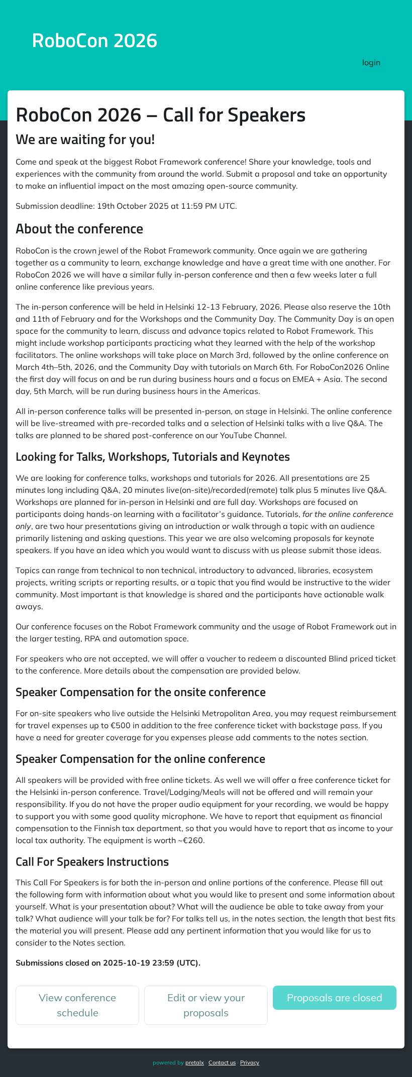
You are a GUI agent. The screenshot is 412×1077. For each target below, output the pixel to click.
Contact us (222, 1062)
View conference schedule (77, 1005)
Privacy (249, 1062)
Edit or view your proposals (206, 1005)
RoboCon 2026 (94, 40)
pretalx (194, 1062)
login (371, 62)
